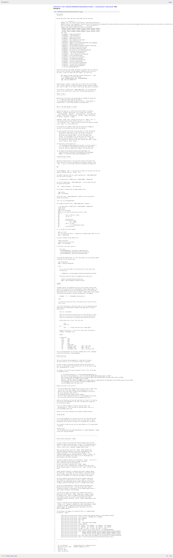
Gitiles (8, 556)
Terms (15, 556)
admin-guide (109, 6)
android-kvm (57, 6)
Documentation (100, 6)
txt (167, 555)
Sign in (170, 2)
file (81, 11)
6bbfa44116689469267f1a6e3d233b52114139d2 (79, 6)
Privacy (11, 556)
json (170, 555)
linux (63, 6)
